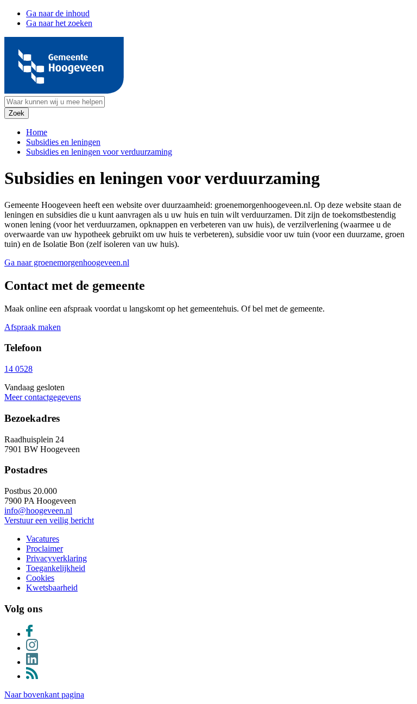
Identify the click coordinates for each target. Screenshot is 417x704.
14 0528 (18, 368)
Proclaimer (44, 548)
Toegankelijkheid (55, 568)
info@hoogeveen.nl (38, 510)
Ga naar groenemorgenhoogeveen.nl (66, 262)
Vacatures (42, 538)
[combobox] (54, 101)
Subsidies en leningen (63, 142)
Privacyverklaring (56, 558)
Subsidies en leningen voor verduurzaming (99, 151)
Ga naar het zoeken (59, 23)
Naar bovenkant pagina (44, 694)
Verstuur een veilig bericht (49, 520)
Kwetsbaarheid (52, 587)
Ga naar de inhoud (58, 13)
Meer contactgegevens (42, 397)
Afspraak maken (32, 327)
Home (36, 132)
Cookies (40, 577)
